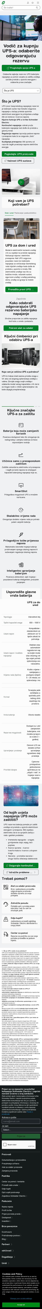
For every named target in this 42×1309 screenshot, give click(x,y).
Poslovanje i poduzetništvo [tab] (25, 213)
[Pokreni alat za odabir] (21, 328)
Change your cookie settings (21, 1298)
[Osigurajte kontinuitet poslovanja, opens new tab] (21, 865)
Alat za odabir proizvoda (12, 1167)
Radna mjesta (7, 1207)
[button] (19, 154)
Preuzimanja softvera (10, 1164)
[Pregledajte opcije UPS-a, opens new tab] (21, 68)
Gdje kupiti (6, 1189)
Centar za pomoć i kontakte (13, 1182)
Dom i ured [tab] (9, 213)
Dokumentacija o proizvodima (14, 1160)
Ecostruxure (7, 1232)
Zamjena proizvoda (9, 1171)
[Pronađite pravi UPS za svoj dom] (21, 289)
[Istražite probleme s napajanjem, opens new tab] (21, 872)
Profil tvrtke (7, 1210)
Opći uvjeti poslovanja (11, 1192)
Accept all (21, 1305)
